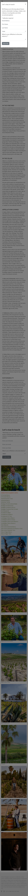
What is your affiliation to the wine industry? (12, 35)
